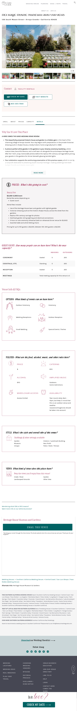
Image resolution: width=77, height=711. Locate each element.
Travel (65, 3)
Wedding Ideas (9, 669)
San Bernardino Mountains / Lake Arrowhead (60, 599)
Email (5, 122)
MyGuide (26, 672)
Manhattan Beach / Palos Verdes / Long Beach (42, 597)
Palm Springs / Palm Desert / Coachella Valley (16, 613)
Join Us (53, 11)
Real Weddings (9, 673)
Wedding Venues (32, 3)
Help (45, 679)
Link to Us (47, 675)
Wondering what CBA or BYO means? (15, 506)
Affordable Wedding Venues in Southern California (31, 605)
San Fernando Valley (16, 601)
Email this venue (37, 527)
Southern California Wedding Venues (30, 579)
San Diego (5, 601)
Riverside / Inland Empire (36, 599)
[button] (4, 47)
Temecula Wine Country (20, 603)
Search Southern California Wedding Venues (46, 595)
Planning (44, 3)
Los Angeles (23, 597)
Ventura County (34, 603)
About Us (45, 11)
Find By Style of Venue (47, 603)
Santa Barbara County (51, 601)
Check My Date (36, 704)
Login (45, 682)
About (13, 122)
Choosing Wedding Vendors (27, 665)
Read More (38, 173)
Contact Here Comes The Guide (49, 688)
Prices (21, 122)
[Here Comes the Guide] (7, 3)
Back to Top (73, 666)
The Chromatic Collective (15, 66)
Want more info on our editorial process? (17, 509)
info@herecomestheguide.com (62, 623)
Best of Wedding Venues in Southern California (50, 609)
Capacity (30, 122)
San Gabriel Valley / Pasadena (33, 601)
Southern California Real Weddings (43, 620)
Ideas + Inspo (55, 3)
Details (40, 122)
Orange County (63, 597)
